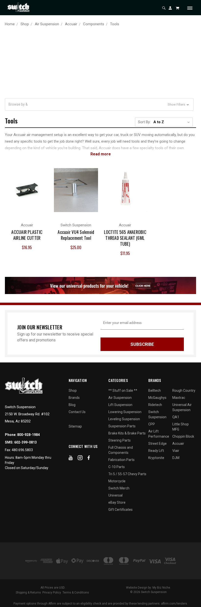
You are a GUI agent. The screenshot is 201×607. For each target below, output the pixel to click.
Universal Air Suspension (182, 407)
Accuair (178, 443)
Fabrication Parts (121, 460)
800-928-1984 (28, 435)
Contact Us (77, 412)
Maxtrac (178, 398)
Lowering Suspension (124, 412)
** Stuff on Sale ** (122, 390)
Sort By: (144, 122)
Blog (72, 405)
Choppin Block (183, 436)
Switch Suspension (157, 414)
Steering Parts (119, 440)
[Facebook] (89, 459)
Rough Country (183, 390)
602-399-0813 (25, 442)
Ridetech (155, 405)
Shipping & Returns (28, 592)
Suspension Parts (122, 426)
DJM (175, 458)
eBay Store (117, 502)
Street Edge (157, 443)
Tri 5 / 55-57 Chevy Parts (127, 474)
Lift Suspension (120, 405)
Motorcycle (117, 481)
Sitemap (75, 426)
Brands (74, 398)
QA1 (175, 417)
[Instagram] (80, 459)
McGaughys (157, 398)
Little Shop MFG (180, 426)
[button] (99, 104)
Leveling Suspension (124, 419)
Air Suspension (120, 398)
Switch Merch (118, 488)
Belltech (154, 390)
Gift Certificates (120, 510)
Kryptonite (156, 458)
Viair (175, 451)
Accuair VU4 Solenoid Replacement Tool (76, 235)
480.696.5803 (22, 450)
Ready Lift (156, 451)
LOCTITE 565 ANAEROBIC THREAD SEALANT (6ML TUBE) (125, 238)
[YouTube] (71, 459)
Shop (73, 390)
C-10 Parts (116, 467)
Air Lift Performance (158, 433)
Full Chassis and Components (120, 450)
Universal (115, 495)
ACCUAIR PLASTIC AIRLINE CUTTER (26, 235)
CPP (151, 424)
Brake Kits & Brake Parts (127, 433)
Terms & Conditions (76, 592)
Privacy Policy (51, 592)
